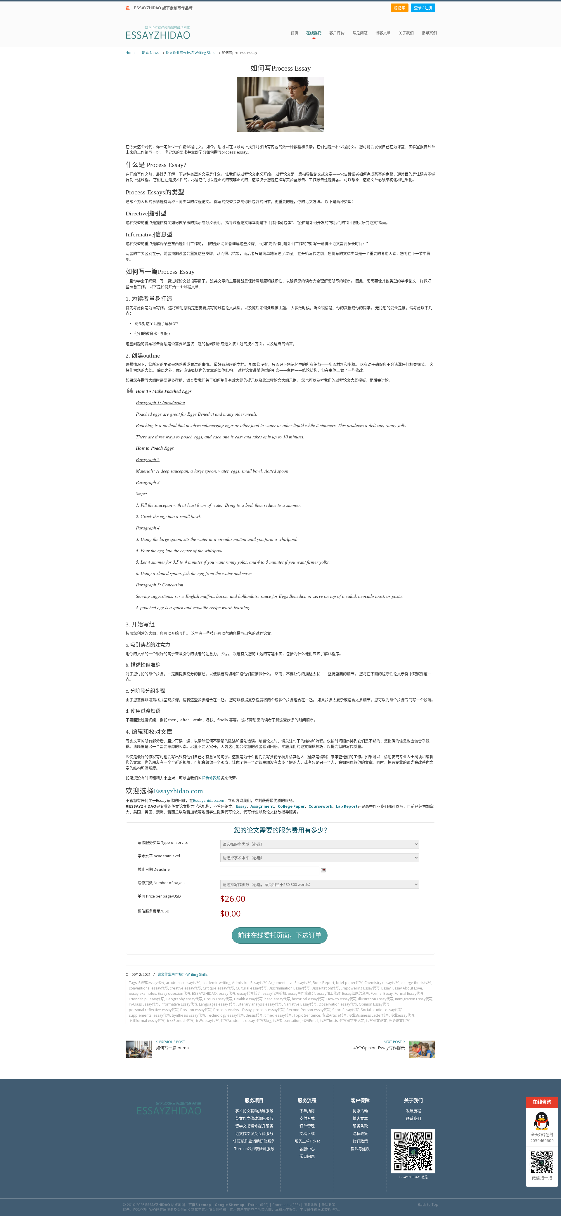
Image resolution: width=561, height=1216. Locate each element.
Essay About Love (407, 988)
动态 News (150, 52)
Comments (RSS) (286, 1204)
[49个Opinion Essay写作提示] (422, 1056)
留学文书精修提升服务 (254, 1125)
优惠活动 (360, 1110)
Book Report (323, 982)
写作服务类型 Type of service (163, 842)
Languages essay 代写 (217, 1004)
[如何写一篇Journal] (139, 1056)
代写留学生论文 (352, 1020)
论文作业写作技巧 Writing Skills (190, 52)
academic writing (216, 982)
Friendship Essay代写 (146, 999)
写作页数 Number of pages (161, 882)
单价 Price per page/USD (159, 896)
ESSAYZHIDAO (204, 993)
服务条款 (360, 1125)
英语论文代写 (399, 1020)
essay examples (142, 993)
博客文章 (360, 1118)
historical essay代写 (308, 999)
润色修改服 (211, 778)
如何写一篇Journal (173, 1048)
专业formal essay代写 (147, 1020)
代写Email (310, 1020)
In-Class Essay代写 (144, 1004)
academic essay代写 (183, 982)
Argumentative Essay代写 (290, 982)
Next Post (394, 1041)
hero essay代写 (277, 999)
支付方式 (307, 1118)
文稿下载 (307, 1133)
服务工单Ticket (307, 1141)
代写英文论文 (376, 1020)
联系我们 (413, 1118)
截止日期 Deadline (154, 869)
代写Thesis (329, 1020)
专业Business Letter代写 (369, 1015)
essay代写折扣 (274, 993)
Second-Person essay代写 (308, 1009)
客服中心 (307, 1148)
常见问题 (307, 1156)
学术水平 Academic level (159, 855)
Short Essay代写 (345, 1009)
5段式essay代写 (151, 982)
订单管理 (307, 1125)
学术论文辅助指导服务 (254, 1110)
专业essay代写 (402, 1015)
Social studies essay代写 (381, 1009)
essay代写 (227, 993)
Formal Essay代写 (408, 993)
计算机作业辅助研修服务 (254, 1141)
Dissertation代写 (325, 988)
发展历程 (413, 1110)
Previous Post (171, 1041)
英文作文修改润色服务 (254, 1118)
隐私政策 (360, 1133)
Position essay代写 (196, 1009)
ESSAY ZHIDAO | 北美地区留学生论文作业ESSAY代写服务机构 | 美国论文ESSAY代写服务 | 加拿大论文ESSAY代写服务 (163, 32)
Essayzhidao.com (178, 791)
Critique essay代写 (218, 988)
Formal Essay (382, 993)
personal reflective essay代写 (154, 1009)
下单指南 (307, 1110)
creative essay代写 (185, 988)
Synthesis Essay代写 (188, 1015)
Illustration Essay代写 (375, 999)
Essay (241, 806)
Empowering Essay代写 (360, 988)
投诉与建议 (360, 1148)
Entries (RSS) (258, 1204)
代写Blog (264, 1020)
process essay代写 (269, 1009)
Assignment (262, 806)
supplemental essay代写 (149, 1015)
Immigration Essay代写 (413, 999)
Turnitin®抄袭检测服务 (254, 1148)
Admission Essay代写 (249, 982)
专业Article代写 (334, 1015)
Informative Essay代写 (179, 1004)
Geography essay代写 (184, 999)
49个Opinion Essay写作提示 (379, 1048)
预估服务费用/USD (153, 911)
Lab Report (347, 806)
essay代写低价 (249, 993)
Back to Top (428, 1204)
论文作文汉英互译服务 (254, 1133)
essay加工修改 (328, 993)
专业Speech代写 (179, 1020)
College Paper (291, 806)
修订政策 (360, 1141)
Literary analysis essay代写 (260, 1004)
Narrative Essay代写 (300, 1004)
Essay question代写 (174, 993)
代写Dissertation (286, 1020)
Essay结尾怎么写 (355, 993)
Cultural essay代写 (251, 988)
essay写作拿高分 (301, 993)
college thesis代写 (416, 982)
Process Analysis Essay (232, 1009)
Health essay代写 (248, 999)
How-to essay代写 (341, 999)
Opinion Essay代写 (374, 1004)
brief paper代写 (349, 982)
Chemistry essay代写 (381, 982)
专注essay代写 (207, 1020)
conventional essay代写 (148, 988)
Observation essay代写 (337, 1004)
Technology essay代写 (225, 1015)
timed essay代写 (278, 1015)
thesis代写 (254, 1015)
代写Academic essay (238, 1020)
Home (131, 52)
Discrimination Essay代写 (289, 988)
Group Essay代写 (218, 999)
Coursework (320, 806)
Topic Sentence (307, 1015)
